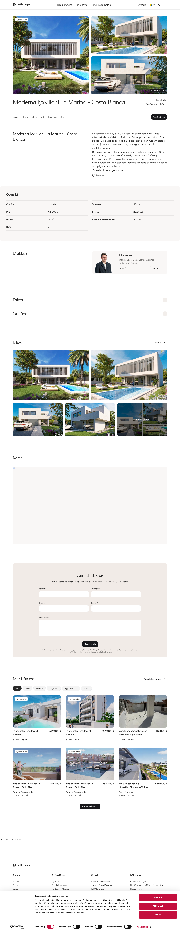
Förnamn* (43, 589)
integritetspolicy (88, 652)
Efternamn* (96, 589)
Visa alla (158, 342)
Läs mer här (107, 650)
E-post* (42, 603)
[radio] (17, 688)
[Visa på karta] (90, 505)
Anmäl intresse (159, 117)
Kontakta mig (90, 644)
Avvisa (158, 915)
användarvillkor (102, 652)
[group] (90, 688)
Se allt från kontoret (90, 806)
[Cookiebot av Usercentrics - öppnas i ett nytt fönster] (17, 927)
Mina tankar (44, 617)
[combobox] (151, 4)
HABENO (18, 839)
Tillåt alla (158, 897)
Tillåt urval (158, 906)
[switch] (76, 927)
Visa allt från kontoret (153, 679)
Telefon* (94, 603)
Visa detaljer (142, 927)
